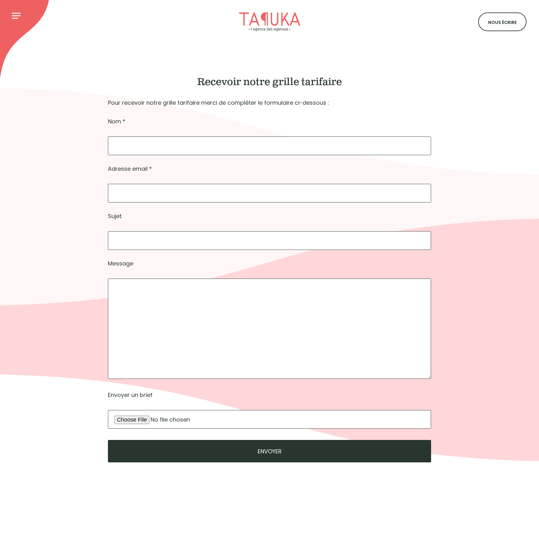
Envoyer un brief (130, 395)
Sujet (115, 216)
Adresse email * (130, 169)
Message (120, 263)
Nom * (116, 121)
